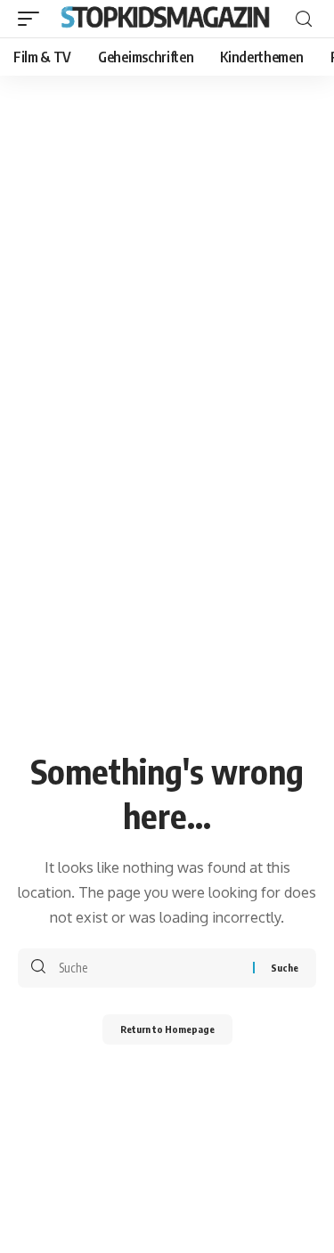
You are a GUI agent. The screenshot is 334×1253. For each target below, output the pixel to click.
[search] (303, 19)
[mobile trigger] (33, 18)
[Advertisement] (167, 252)
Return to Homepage (167, 1029)
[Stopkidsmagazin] (167, 18)
